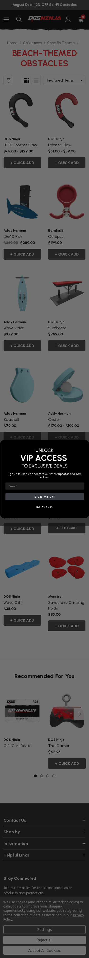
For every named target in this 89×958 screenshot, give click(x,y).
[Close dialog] (85, 444)
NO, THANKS (44, 507)
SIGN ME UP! (44, 496)
